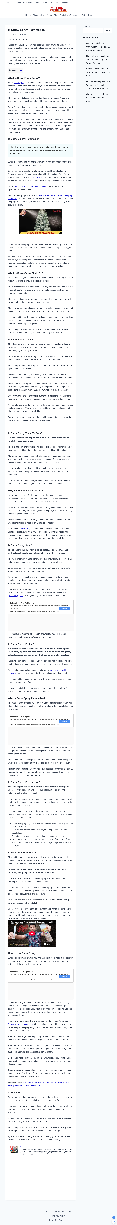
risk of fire (25, 529)
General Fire (51, 15)
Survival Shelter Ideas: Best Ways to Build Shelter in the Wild (98, 72)
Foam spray (19, 82)
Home (28, 15)
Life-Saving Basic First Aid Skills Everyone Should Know (97, 97)
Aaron (12, 39)
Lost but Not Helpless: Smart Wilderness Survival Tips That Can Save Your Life (98, 85)
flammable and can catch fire (20, 1024)
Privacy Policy (41, 3)
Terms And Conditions (59, 3)
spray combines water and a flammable (31, 186)
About (9, 3)
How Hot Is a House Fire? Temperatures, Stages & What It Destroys (97, 59)
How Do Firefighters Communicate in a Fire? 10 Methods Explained (98, 46)
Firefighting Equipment (70, 15)
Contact (17, 3)
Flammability (38, 15)
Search (86, 26)
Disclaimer (28, 3)
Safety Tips (87, 15)
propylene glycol (15, 595)
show (20, 70)
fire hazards (37, 177)
